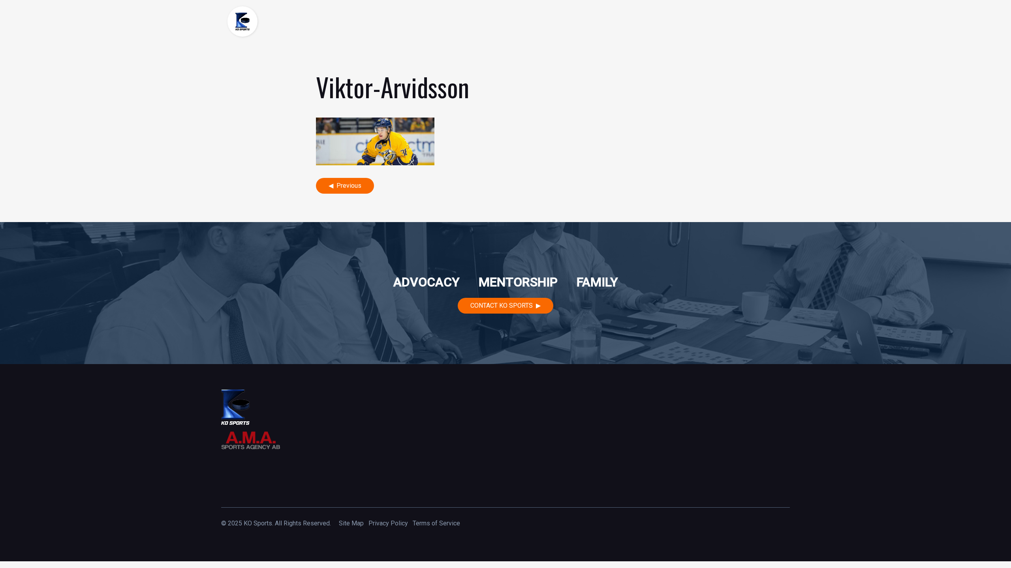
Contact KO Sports (501, 305)
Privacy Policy (388, 523)
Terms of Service (436, 523)
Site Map (351, 523)
